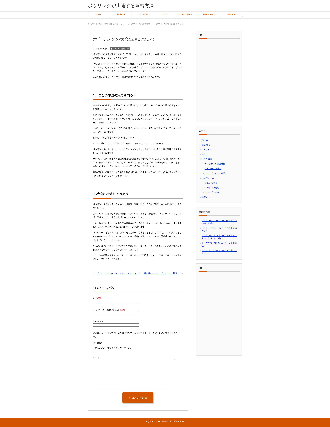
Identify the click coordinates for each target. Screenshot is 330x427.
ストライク (143, 14)
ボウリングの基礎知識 (120, 49)
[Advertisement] (219, 81)
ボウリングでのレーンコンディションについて (118, 273)
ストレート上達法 (213, 168)
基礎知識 (121, 14)
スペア (165, 14)
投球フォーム (209, 14)
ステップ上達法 (212, 192)
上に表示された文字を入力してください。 (112, 348)
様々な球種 (187, 14)
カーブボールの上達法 (215, 164)
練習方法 (231, 14)
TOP (106, 24)
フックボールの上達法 (215, 173)
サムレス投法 (211, 183)
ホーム (99, 14)
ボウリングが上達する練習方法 (121, 5)
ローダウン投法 (212, 188)
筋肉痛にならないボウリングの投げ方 (161, 273)
